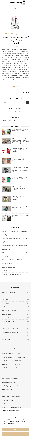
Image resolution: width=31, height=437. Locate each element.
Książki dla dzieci (6, 314)
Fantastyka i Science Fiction (9, 296)
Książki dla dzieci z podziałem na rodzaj (12, 270)
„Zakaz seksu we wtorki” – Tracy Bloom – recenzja (15, 40)
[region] (15, 422)
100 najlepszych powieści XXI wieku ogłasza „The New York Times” (15, 254)
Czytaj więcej (15, 86)
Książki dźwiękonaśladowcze (9, 400)
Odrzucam (15, 434)
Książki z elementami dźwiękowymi (11, 407)
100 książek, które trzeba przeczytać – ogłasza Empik (14, 240)
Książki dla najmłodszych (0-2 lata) (11, 353)
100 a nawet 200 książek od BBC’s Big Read (13, 260)
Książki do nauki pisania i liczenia (11, 396)
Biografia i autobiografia (8, 292)
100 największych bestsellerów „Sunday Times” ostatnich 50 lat (14, 247)
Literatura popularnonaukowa (10, 332)
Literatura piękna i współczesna (12, 33)
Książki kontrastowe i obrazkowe (10, 404)
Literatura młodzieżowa (8, 321)
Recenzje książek (6, 339)
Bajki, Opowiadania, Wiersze (9, 382)
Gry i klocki (5, 299)
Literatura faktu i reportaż (9, 317)
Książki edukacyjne (7, 389)
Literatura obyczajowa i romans (10, 325)
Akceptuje (15, 429)
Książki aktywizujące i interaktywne (11, 386)
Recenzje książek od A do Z (9, 263)
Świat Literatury (6, 343)
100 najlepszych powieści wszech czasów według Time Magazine (15, 233)
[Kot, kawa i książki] (15, 3)
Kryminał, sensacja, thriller (9, 310)
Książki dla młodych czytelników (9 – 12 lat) (13, 364)
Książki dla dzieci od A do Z (9, 267)
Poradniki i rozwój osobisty (9, 335)
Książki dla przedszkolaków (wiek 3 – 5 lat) (13, 357)
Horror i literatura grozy (8, 303)
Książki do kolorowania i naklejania (11, 393)
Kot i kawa (4, 307)
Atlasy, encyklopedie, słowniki (10, 378)
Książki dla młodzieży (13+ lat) (10, 368)
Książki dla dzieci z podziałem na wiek (12, 274)
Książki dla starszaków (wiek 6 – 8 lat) (12, 361)
